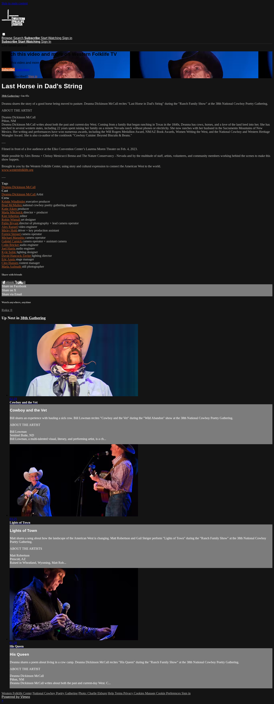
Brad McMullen (12, 205)
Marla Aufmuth (12, 266)
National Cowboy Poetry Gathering (55, 693)
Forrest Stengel (11, 234)
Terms (119, 693)
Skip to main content (15, 3)
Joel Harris (9, 248)
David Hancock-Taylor (17, 255)
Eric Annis (9, 259)
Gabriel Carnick (12, 241)
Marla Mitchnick (12, 212)
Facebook (8, 282)
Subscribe (8, 69)
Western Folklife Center (17, 693)
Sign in (67, 38)
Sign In (46, 41)
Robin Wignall (11, 219)
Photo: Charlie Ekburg (92, 693)
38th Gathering (10, 95)
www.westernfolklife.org (17, 170)
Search (18, 38)
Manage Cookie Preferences (163, 693)
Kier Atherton (11, 216)
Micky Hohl (10, 230)
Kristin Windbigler (14, 201)
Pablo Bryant (10, 223)
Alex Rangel (10, 227)
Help (111, 693)
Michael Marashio (13, 237)
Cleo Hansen (10, 263)
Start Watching (51, 38)
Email (21, 282)
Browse (7, 38)
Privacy (128, 693)
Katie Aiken (10, 208)
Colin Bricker (11, 245)
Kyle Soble (9, 252)
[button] (3, 34)
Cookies (139, 693)
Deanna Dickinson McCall (19, 187)
